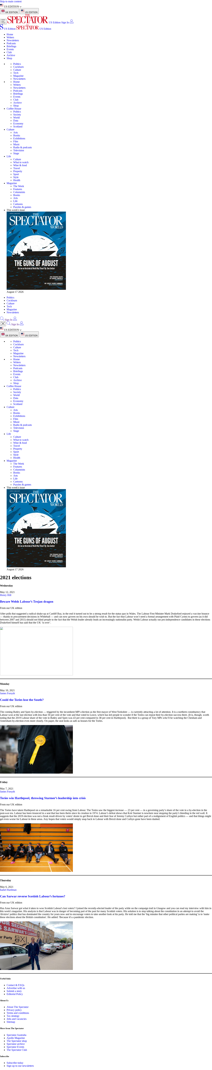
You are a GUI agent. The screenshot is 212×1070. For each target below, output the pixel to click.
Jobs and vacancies (16, 1018)
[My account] (72, 22)
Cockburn (18, 66)
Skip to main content (11, 1)
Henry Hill (5, 595)
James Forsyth (7, 693)
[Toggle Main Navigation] (3, 21)
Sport (16, 174)
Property (17, 171)
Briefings (11, 46)
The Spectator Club (17, 1049)
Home (10, 34)
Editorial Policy (15, 994)
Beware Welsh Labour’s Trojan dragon (26, 601)
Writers (10, 37)
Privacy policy (14, 1010)
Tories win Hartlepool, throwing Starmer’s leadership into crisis (43, 798)
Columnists (19, 192)
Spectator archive (16, 1043)
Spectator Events (15, 1046)
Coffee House (14, 108)
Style (16, 177)
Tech (15, 72)
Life (9, 156)
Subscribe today (15, 1062)
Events (10, 49)
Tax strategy (13, 1015)
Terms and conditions (18, 1013)
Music (16, 144)
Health (16, 180)
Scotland (17, 126)
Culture (17, 69)
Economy (18, 123)
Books (16, 135)
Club (9, 52)
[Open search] (2, 319)
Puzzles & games (22, 207)
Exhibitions (19, 138)
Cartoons (18, 204)
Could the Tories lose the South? (22, 700)
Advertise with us (16, 988)
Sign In (65, 22)
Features (17, 189)
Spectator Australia (16, 1035)
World (16, 117)
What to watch (20, 162)
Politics (17, 63)
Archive (11, 55)
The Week (18, 186)
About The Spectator (17, 1007)
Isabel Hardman (8, 889)
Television (18, 150)
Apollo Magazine (16, 1038)
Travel (16, 168)
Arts (15, 132)
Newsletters (13, 40)
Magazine (18, 75)
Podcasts (11, 43)
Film (15, 141)
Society (17, 114)
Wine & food (20, 165)
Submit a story (14, 991)
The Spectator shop (17, 1041)
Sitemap (11, 1021)
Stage (16, 153)
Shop (9, 58)
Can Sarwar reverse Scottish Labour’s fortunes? (32, 896)
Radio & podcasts (22, 147)
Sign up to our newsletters (20, 1065)
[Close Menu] (3, 323)
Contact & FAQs (15, 985)
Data (15, 120)
